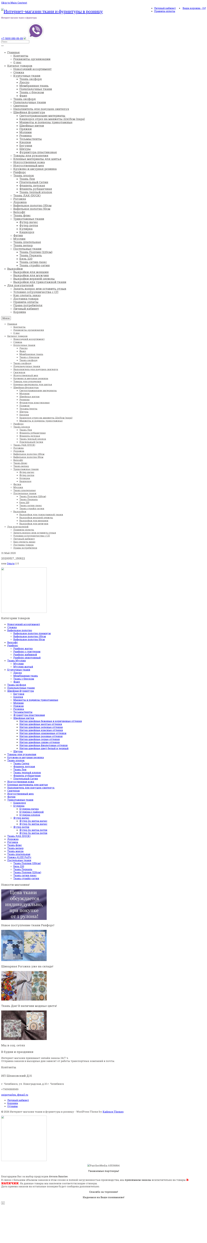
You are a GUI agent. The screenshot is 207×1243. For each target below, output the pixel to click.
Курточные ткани (18, 669)
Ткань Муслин (16, 660)
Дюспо (17, 672)
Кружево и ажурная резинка (25, 757)
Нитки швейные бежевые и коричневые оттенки (50, 721)
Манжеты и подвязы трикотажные (35, 699)
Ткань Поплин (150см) (27, 863)
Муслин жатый (23, 666)
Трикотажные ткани (20, 799)
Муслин (18, 663)
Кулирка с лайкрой (31, 811)
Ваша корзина (194, 8)
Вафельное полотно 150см (29, 636)
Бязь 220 (18, 866)
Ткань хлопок (16, 760)
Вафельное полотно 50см (29, 639)
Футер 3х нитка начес (33, 823)
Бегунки (18, 693)
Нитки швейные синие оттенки (39, 742)
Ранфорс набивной (25, 654)
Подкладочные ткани (21, 687)
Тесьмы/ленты (22, 712)
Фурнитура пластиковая (29, 715)
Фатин (11, 796)
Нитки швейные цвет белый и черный (43, 748)
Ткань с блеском (23, 678)
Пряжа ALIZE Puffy (19, 857)
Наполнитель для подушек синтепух (31, 787)
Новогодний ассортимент (23, 624)
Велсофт (12, 642)
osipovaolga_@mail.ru (14, 1094)
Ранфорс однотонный (27, 657)
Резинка (18, 709)
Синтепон (13, 790)
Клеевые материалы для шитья (27, 784)
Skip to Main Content (14, 2)
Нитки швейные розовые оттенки (41, 736)
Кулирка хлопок (29, 814)
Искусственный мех (20, 793)
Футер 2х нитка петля (33, 830)
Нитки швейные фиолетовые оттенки (43, 745)
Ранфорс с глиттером (26, 651)
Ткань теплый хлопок (27, 772)
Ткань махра (15, 851)
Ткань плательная (18, 854)
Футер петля (21, 827)
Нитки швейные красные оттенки (41, 730)
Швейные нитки (23, 718)
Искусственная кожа (20, 781)
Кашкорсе (19, 802)
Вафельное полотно (19, 630)
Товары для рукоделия (21, 754)
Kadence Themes (113, 1111)
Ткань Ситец (21, 763)
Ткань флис (14, 845)
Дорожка (12, 839)
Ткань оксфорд (16, 684)
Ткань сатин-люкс (25, 875)
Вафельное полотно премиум (32, 633)
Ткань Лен (19, 769)
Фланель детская (24, 766)
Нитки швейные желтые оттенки (40, 724)
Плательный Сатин (25, 778)
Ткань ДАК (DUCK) (18, 836)
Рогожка (12, 842)
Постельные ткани (19, 860)
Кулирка (18, 805)
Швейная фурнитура (20, 690)
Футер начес (21, 817)
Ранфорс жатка (23, 648)
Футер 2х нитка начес (33, 820)
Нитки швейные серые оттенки (39, 739)
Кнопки (18, 696)
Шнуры (18, 751)
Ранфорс (12, 645)
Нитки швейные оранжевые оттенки (42, 733)
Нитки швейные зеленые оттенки (41, 727)
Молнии (18, 702)
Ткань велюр (15, 848)
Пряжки (18, 705)
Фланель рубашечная (27, 775)
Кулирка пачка (29, 808)
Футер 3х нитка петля (33, 833)
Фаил (16, 681)
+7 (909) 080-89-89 (12, 38)
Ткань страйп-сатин (26, 878)
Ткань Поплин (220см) (27, 872)
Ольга (10, 563)
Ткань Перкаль (22, 869)
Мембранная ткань (25, 675)
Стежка (12, 627)
